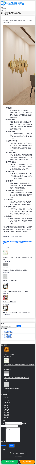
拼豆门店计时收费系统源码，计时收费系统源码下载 (16, 312)
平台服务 (6, 398)
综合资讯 (21, 236)
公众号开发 (7, 405)
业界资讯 (17, 236)
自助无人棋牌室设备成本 (10, 242)
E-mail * (24, 423)
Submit (3, 445)
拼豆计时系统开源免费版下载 (10, 280)
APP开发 (6, 400)
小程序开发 (7, 402)
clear (7, 445)
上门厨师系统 (8, 337)
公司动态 (13, 236)
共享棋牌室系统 (8, 332)
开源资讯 (6, 412)
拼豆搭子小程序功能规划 (9, 302)
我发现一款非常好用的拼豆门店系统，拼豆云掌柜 (16, 291)
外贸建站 (6, 407)
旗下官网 (6, 410)
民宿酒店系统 (8, 335)
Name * (3, 423)
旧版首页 (6, 417)
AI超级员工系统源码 (9, 354)
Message (3, 441)
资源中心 (6, 415)
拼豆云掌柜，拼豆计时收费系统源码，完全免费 (15, 270)
